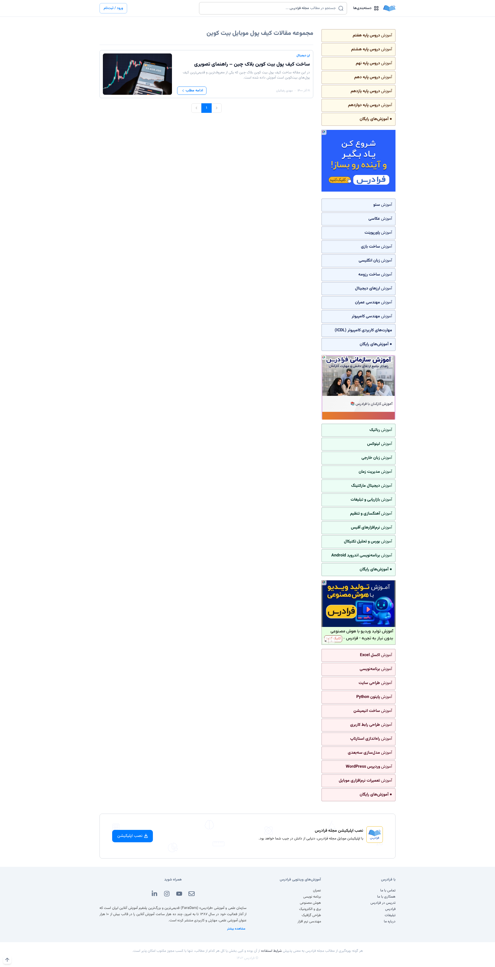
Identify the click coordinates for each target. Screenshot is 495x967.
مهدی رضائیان (284, 91)
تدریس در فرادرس (382, 903)
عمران (317, 890)
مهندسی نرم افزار (309, 921)
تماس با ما (387, 890)
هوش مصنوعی (310, 903)
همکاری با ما (386, 897)
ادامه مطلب (194, 90)
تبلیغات (390, 915)
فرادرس (390, 909)
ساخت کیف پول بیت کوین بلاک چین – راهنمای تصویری (252, 64)
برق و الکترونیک (310, 909)
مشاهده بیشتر (236, 929)
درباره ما (389, 921)
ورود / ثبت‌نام (113, 8)
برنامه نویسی (312, 897)
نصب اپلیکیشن (130, 836)
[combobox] (269, 8)
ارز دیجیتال (303, 55)
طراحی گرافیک (311, 915)
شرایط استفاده (271, 951)
